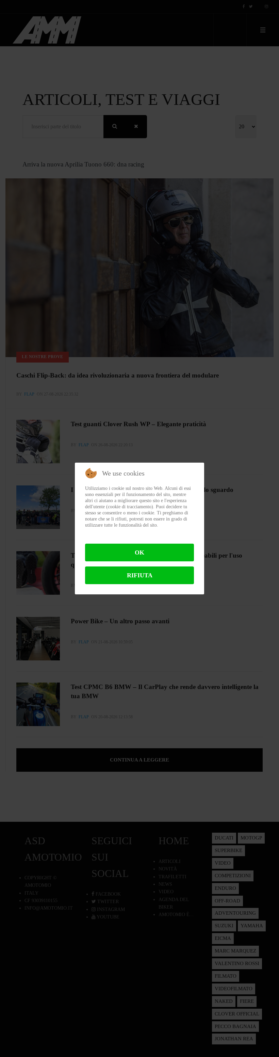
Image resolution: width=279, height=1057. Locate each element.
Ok (139, 552)
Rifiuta (139, 575)
